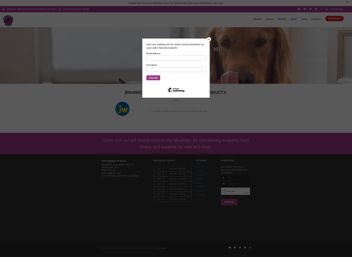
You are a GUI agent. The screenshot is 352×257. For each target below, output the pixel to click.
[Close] (209, 39)
